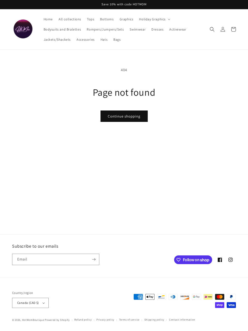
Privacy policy (105, 319)
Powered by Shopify (57, 320)
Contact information (182, 319)
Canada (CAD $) (28, 303)
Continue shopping (124, 116)
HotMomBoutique (33, 320)
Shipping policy (154, 319)
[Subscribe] (93, 259)
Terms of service (129, 319)
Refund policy (83, 319)
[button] (154, 19)
